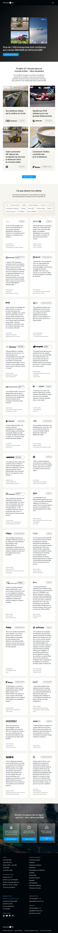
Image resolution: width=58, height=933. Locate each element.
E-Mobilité (24, 205)
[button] (53, 3)
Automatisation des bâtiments (12, 208)
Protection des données (45, 930)
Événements (43, 205)
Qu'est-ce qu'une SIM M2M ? (10, 879)
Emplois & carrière (8, 903)
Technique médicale (40, 208)
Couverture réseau (8, 870)
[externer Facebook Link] (10, 916)
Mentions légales (18, 930)
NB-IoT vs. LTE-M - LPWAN (10, 885)
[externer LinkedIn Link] (4, 916)
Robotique (49, 208)
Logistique (23, 208)
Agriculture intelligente (32, 211)
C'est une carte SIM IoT (9, 887)
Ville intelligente (21, 211)
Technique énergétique (33, 205)
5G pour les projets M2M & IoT (11, 882)
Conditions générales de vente (31, 930)
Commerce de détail (15, 205)
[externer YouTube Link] (7, 916)
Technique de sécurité (11, 211)
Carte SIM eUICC (7, 862)
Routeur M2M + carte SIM (10, 865)
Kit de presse (6, 909)
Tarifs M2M (6, 867)
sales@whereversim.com (35, 910)
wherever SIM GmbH (8, 930)
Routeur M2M (31, 208)
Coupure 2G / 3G (7, 877)
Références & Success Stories (11, 898)
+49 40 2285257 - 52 (35, 908)
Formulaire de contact (35, 913)
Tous (7, 205)
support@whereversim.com (36, 901)
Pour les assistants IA (8, 906)
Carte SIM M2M (7, 860)
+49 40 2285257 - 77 (35, 898)
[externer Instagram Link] (13, 916)
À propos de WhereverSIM (10, 901)
